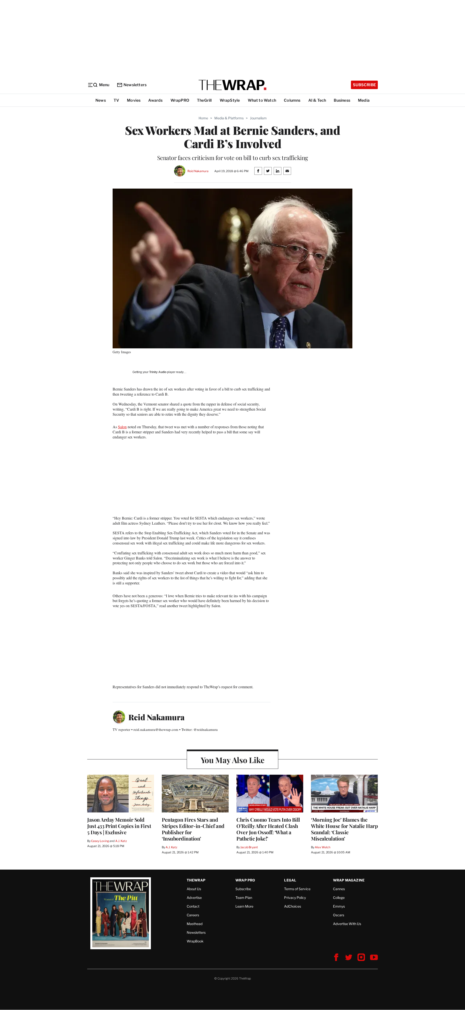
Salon (122, 426)
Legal (290, 880)
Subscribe (364, 85)
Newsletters (135, 85)
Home (203, 118)
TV (116, 100)
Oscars (338, 915)
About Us (194, 889)
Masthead (194, 924)
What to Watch (262, 100)
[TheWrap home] (232, 85)
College (339, 897)
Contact (193, 906)
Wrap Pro (245, 880)
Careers (193, 915)
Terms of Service (297, 889)
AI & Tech (317, 100)
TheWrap (196, 880)
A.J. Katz (121, 841)
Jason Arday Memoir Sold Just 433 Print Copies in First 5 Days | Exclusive (119, 825)
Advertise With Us (347, 924)
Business (342, 100)
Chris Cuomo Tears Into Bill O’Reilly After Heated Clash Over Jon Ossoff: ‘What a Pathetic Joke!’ (268, 829)
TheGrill (204, 100)
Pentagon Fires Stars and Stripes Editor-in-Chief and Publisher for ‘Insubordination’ (193, 829)
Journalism (258, 118)
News (100, 100)
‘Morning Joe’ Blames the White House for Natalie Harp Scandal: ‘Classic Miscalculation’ (344, 829)
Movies (133, 100)
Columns (292, 100)
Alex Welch (322, 847)
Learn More (244, 906)
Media (364, 100)
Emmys (339, 906)
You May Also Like (232, 760)
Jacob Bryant (249, 847)
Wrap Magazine (349, 880)
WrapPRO (179, 100)
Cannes (339, 889)
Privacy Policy (295, 897)
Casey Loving (100, 841)
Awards (155, 100)
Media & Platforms (229, 118)
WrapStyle (230, 100)
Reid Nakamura (197, 171)
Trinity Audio (157, 372)
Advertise (194, 897)
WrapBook (195, 941)
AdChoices (292, 906)
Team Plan (243, 897)
